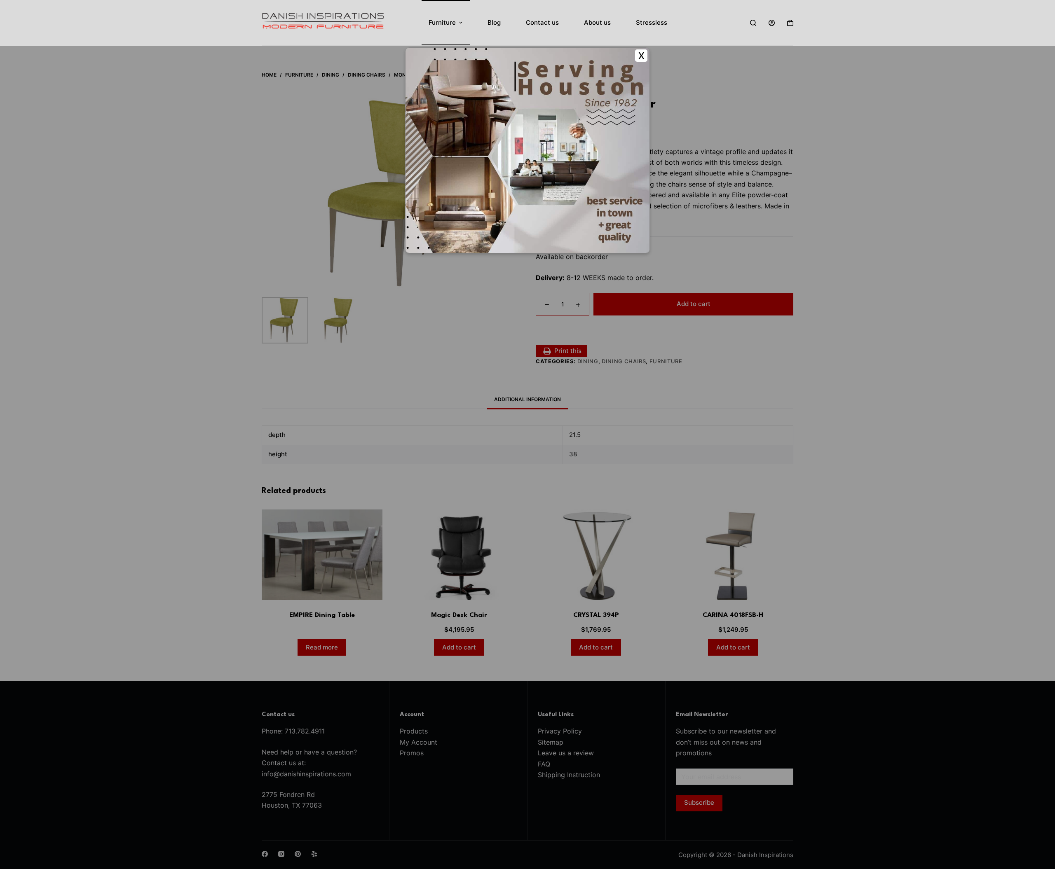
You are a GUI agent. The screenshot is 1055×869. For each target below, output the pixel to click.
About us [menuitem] (597, 22)
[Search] (753, 23)
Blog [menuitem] (494, 22)
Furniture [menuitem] (442, 22)
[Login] (772, 23)
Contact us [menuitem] (542, 22)
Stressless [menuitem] (651, 22)
